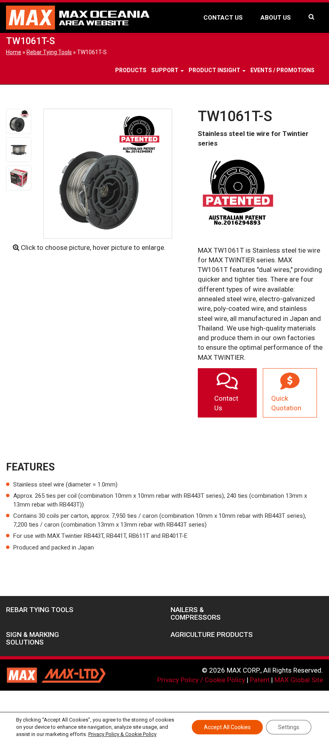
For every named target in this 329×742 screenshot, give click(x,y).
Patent (260, 680)
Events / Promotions (282, 70)
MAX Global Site (298, 680)
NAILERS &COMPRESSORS (196, 613)
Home (13, 52)
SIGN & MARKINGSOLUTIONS (32, 638)
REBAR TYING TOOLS (39, 610)
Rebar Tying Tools (49, 52)
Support (165, 70)
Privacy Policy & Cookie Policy (122, 734)
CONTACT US (223, 17)
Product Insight (215, 70)
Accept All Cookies (227, 727)
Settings (288, 727)
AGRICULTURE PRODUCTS (212, 635)
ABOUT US (275, 17)
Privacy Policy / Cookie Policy (201, 680)
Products (130, 70)
